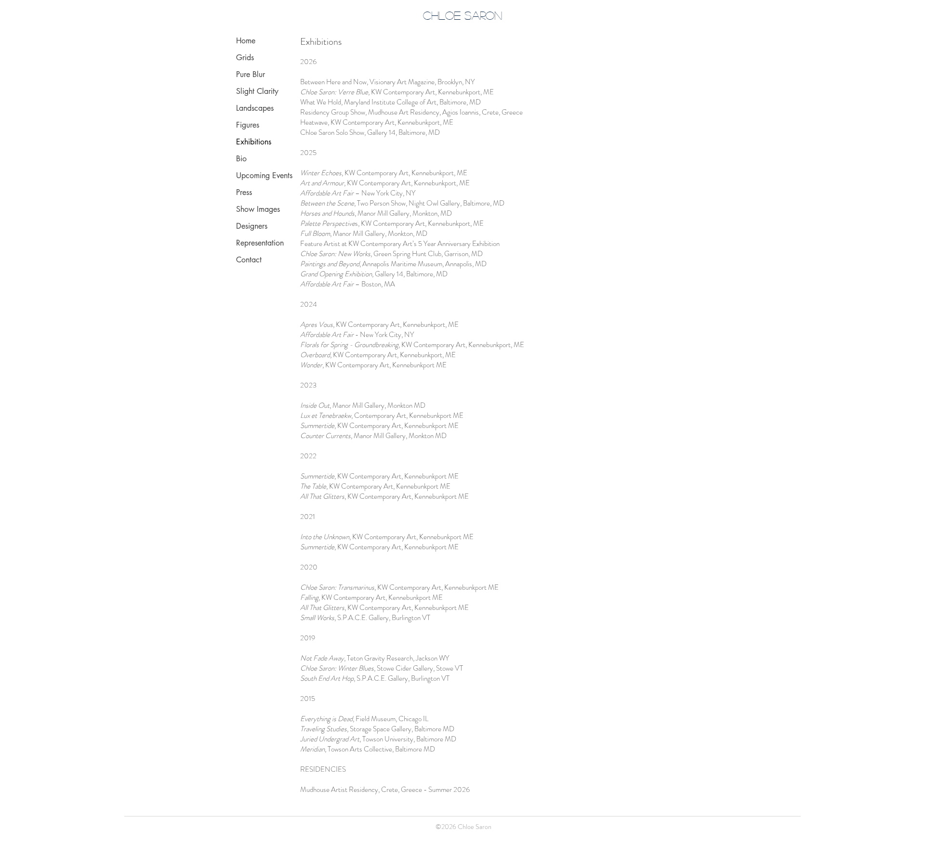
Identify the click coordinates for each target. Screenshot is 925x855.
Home (245, 41)
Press (244, 192)
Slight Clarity (257, 91)
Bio (241, 159)
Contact (249, 260)
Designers (251, 226)
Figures (247, 125)
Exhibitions (253, 142)
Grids (245, 57)
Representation (260, 243)
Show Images (258, 209)
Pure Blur (250, 74)
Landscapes (255, 108)
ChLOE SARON (462, 15)
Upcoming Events (264, 175)
